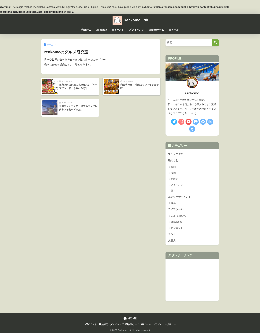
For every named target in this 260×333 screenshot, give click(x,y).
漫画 (173, 172)
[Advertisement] (192, 280)
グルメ (172, 233)
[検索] (215, 42)
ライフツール (175, 209)
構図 (173, 167)
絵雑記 (103, 29)
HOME (132, 318)
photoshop (176, 221)
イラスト (119, 29)
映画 (173, 203)
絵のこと (173, 160)
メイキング (138, 29)
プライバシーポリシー (164, 324)
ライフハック (175, 153)
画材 (173, 190)
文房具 (172, 240)
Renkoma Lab (135, 20)
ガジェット (177, 227)
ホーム (87, 29)
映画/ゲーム (157, 29)
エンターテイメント (179, 196)
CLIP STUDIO (178, 216)
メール (175, 29)
